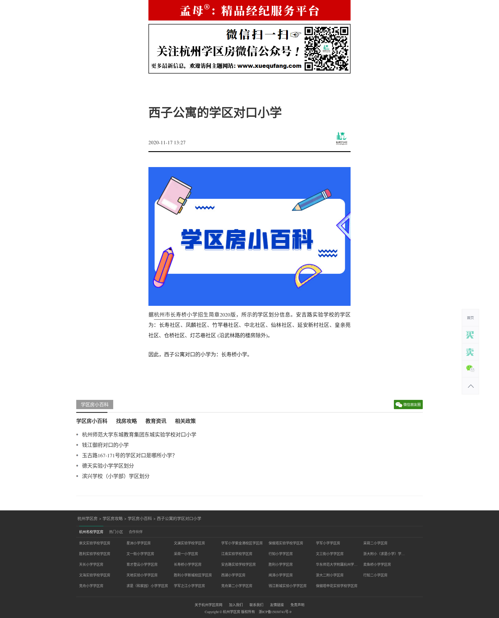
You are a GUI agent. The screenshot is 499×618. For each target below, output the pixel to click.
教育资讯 (156, 421)
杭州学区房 (87, 518)
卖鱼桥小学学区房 (377, 564)
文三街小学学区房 (330, 553)
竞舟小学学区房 (91, 585)
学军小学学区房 (328, 543)
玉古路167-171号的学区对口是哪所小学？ (129, 455)
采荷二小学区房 (375, 543)
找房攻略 (126, 421)
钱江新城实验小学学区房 (288, 585)
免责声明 (297, 604)
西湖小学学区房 (233, 575)
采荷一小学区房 (186, 553)
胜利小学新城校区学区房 (193, 575)
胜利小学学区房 (281, 564)
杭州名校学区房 (91, 531)
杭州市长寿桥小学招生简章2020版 (195, 314)
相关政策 (185, 421)
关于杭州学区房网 (208, 604)
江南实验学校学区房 (236, 553)
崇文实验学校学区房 (94, 543)
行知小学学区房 (281, 553)
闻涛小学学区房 (281, 575)
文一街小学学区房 (140, 553)
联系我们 (256, 604)
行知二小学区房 (375, 575)
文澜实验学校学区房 (189, 543)
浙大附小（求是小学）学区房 (384, 553)
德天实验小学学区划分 (108, 465)
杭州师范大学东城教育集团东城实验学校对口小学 (139, 434)
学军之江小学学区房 (189, 585)
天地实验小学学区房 (142, 575)
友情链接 (277, 604)
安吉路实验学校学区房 (238, 564)
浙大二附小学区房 (330, 575)
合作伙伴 (136, 531)
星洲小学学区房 (138, 543)
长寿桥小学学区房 (188, 564)
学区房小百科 (95, 404)
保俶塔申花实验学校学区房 (337, 585)
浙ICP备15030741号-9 (275, 611)
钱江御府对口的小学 (105, 444)
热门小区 (116, 531)
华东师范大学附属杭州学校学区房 (337, 564)
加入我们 (236, 604)
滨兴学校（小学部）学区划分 (116, 476)
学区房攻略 (113, 518)
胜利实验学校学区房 (94, 553)
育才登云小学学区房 (142, 564)
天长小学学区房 (91, 564)
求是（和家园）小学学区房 (147, 585)
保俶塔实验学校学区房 (286, 543)
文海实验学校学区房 (94, 575)
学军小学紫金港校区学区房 (242, 543)
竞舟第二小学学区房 (236, 585)
